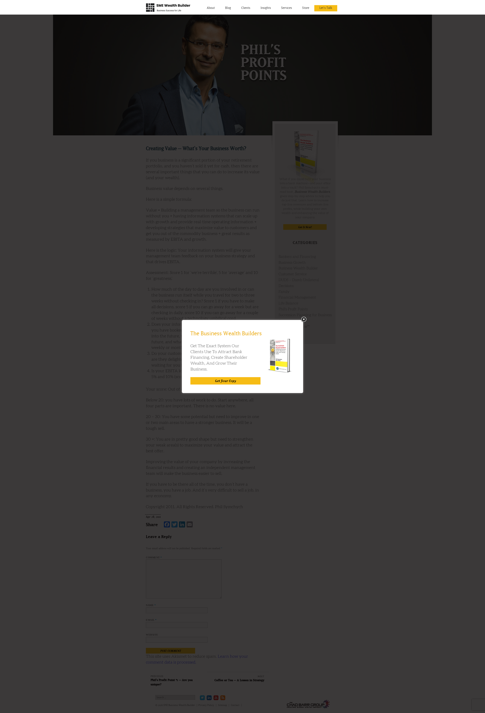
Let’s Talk (325, 8)
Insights (265, 8)
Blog (228, 8)
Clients (245, 8)
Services (286, 8)
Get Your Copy (225, 381)
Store (305, 8)
